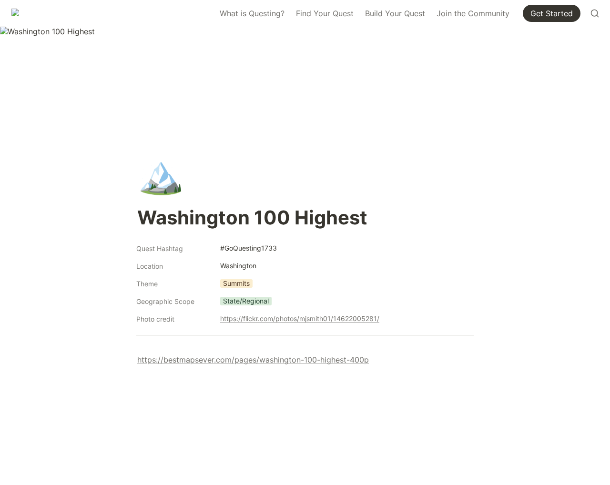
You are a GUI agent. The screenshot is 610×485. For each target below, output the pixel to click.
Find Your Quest (325, 13)
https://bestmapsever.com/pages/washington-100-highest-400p (253, 359)
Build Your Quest (395, 13)
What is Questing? (252, 13)
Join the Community (473, 13)
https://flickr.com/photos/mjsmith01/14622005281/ (299, 318)
